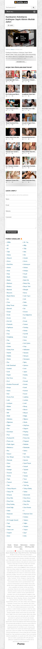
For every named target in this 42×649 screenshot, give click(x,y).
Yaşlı (8, 523)
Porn (8, 435)
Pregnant (26, 441)
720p (24, 248)
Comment (8, 217)
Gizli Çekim (26, 343)
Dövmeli (9, 308)
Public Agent (10, 444)
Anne (8, 270)
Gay (8, 340)
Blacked (9, 289)
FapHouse (10, 327)
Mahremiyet (23, 545)
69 (7, 248)
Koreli (25, 387)
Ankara (25, 267)
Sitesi (8, 463)
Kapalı (9, 375)
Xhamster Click (28, 514)
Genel (8, 343)
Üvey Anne (10, 501)
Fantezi (25, 324)
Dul (24, 308)
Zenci (8, 536)
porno (23, 567)
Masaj (25, 406)
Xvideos (25, 517)
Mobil (8, 416)
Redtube (25, 444)
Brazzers (9, 293)
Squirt (8, 466)
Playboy (25, 431)
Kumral (25, 390)
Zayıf (25, 533)
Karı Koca (10, 378)
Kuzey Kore (10, 397)
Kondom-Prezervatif (13, 384)
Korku (8, 390)
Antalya (25, 270)
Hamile (9, 353)
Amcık (25, 261)
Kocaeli (25, 381)
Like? (11, 25)
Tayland (25, 469)
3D (8, 245)
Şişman (25, 460)
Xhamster (10, 514)
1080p (8, 242)
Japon (25, 371)
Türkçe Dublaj (27, 488)
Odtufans (9, 419)
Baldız (9, 280)
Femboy (25, 327)
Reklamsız (10, 447)
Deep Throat (10, 305)
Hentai (9, 359)
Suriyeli (25, 466)
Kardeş (25, 375)
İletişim (16, 545)
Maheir (9, 406)
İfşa (8, 362)
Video (8, 510)
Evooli (25, 321)
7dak (8, 251)
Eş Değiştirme (27, 315)
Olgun (8, 425)
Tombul (25, 476)
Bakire (25, 277)
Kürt (8, 394)
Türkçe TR (10, 491)
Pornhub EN (10, 438)
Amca (8, 261)
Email (7, 205)
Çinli (24, 299)
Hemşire (25, 356)
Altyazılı (9, 258)
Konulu (25, 384)
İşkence (25, 365)
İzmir (24, 368)
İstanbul (9, 368)
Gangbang (10, 337)
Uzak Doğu (10, 507)
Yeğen (25, 523)
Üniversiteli (26, 495)
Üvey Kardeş (11, 504)
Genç (25, 340)
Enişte (9, 311)
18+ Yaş (25, 242)
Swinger (9, 469)
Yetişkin (25, 526)
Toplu (8, 479)
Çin (8, 299)
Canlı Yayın (26, 296)
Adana (9, 255)
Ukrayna (9, 495)
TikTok (9, 476)
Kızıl (8, 381)
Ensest (25, 311)
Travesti (9, 482)
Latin (8, 400)
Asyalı (25, 274)
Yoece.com (10, 529)
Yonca (12, 49)
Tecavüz (9, 473)
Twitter (25, 491)
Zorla (24, 536)
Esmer (9, 318)
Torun (25, 479)
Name (7, 199)
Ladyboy (25, 397)
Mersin (25, 409)
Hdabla (9, 356)
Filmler (25, 330)
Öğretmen (10, 422)
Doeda (9, 545)
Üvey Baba (26, 501)
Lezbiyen (9, 403)
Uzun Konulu (27, 507)
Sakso (25, 450)
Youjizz (25, 529)
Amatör (25, 258)
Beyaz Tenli (26, 286)
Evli (24, 318)
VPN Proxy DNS (29, 547)
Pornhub (25, 435)
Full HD (25, 334)
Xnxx (8, 517)
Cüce (8, 302)
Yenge (9, 526)
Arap (8, 274)
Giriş (21, 549)
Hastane (25, 353)
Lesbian (25, 400)
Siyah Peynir (27, 463)
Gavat (25, 337)
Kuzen (25, 394)
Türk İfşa (26, 485)
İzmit (8, 371)
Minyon (25, 413)
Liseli (25, 403)
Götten (9, 346)
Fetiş (8, 330)
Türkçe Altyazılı (11, 488)
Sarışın (9, 454)
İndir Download (11, 365)
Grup (24, 346)
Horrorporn (26, 359)
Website (8, 211)
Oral (8, 428)
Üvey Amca (26, 498)
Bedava (9, 286)
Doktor (25, 305)
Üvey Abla (10, 498)
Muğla (25, 416)
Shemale (9, 460)
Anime (9, 267)
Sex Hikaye (10, 457)
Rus (8, 450)
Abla (24, 251)
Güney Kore (10, 349)
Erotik (8, 315)
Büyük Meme (11, 296)
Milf (8, 413)
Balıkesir (9, 283)
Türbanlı (25, 482)
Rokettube (26, 447)
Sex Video (26, 457)
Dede (25, 302)
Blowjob (25, 289)
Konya (9, 387)
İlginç (25, 362)
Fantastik (9, 324)
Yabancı (25, 520)
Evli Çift (9, 321)
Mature (9, 409)
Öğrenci (25, 419)
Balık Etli (26, 280)
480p (24, 245)
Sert (24, 454)
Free (8, 334)
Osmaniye (10, 431)
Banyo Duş (26, 283)
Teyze (25, 473)
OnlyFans (26, 425)
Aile (24, 255)
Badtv (8, 277)
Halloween (26, 349)
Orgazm (25, 428)
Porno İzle (26, 438)
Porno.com (10, 441)
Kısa (24, 378)
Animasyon (26, 264)
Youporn (9, 533)
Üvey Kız (26, 504)
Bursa (25, 293)
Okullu (25, 422)
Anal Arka (10, 264)
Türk (8, 485)
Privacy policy (18, 547)
